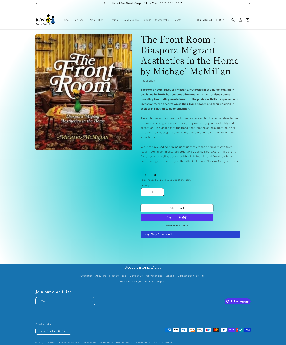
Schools (169, 275)
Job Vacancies (154, 275)
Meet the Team (118, 275)
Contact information (162, 342)
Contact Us (136, 275)
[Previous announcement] (36, 3)
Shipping (161, 180)
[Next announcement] (249, 3)
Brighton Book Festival (191, 275)
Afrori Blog (86, 275)
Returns (148, 281)
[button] (79, 19)
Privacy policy (106, 342)
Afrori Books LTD (51, 343)
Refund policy (89, 342)
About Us (100, 275)
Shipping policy (142, 342)
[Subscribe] (91, 301)
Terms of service (124, 342)
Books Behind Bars (130, 281)
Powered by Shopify (70, 343)
